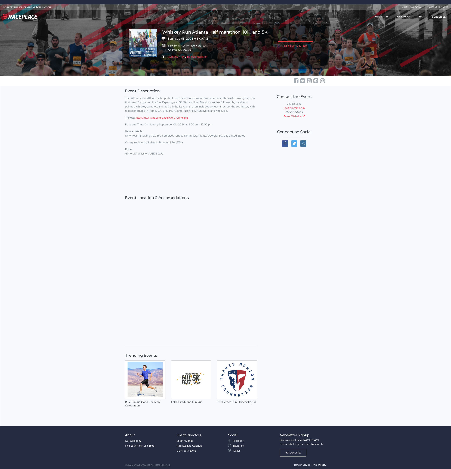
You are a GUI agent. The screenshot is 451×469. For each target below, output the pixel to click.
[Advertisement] (191, 176)
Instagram (238, 445)
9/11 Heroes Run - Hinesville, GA (237, 402)
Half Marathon (199, 56)
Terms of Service (302, 465)
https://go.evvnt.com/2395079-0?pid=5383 (161, 117)
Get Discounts (293, 452)
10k (183, 56)
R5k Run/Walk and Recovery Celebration (142, 403)
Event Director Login (438, 6)
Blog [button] (422, 16)
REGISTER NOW (295, 46)
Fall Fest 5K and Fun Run (186, 402)
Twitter (236, 450)
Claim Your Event (186, 450)
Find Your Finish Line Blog (140, 445)
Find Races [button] (382, 16)
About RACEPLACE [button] (411, 6)
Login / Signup (185, 440)
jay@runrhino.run (294, 108)
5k (188, 56)
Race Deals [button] (403, 16)
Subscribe (439, 16)
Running (173, 56)
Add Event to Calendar (190, 445)
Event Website (293, 116)
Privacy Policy (319, 465)
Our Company (133, 440)
